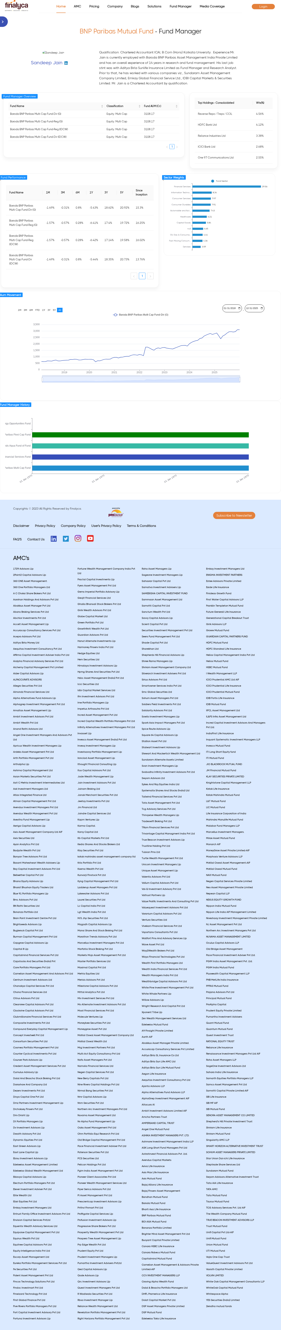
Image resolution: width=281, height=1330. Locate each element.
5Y (54, 310)
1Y (43, 310)
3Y (49, 310)
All (59, 310)
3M (25, 310)
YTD (37, 310)
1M (19, 310)
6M (31, 310)
